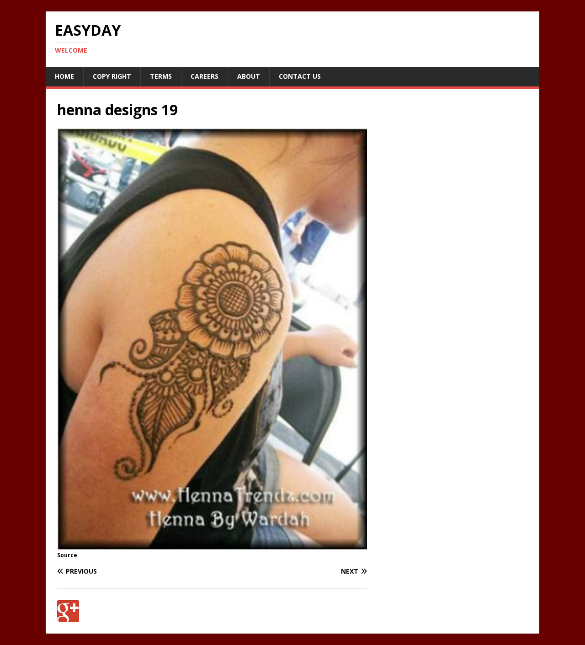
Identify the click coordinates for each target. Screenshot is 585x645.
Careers (204, 76)
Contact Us (300, 76)
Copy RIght (112, 76)
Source (67, 555)
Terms (161, 76)
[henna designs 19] (212, 543)
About (248, 76)
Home (64, 76)
